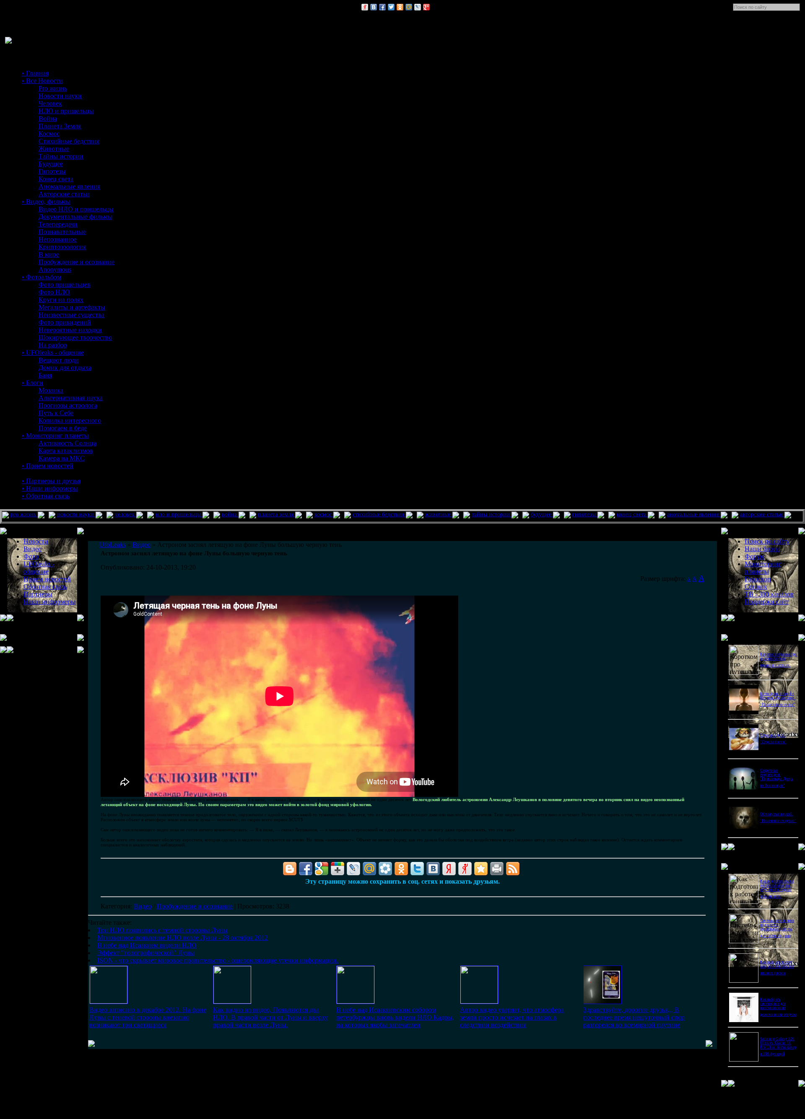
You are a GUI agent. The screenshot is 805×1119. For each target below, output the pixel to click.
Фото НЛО (54, 292)
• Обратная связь (46, 496)
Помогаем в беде (63, 428)
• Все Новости (42, 80)
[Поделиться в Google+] (426, 7)
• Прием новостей (47, 465)
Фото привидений (65, 322)
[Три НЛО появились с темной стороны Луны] (108, 1001)
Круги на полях (61, 299)
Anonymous (55, 269)
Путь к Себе (56, 412)
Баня (45, 375)
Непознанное (58, 239)
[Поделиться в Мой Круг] (385, 868)
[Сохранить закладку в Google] (321, 868)
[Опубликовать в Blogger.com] (289, 868)
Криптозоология (62, 246)
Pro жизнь (53, 88)
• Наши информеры (50, 488)
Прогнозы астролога (68, 405)
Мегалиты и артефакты (72, 307)
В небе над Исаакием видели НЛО (147, 945)
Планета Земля (60, 126)
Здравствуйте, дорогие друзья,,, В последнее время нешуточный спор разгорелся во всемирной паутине (634, 1017)
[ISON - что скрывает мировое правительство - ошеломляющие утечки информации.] (602, 1001)
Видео (143, 906)
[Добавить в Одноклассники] (400, 7)
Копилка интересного (70, 420)
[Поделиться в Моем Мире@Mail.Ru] (408, 7)
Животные (54, 148)
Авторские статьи (64, 194)
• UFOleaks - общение (53, 352)
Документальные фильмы (75, 216)
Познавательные (62, 231)
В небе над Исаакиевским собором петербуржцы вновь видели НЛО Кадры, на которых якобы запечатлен (395, 1017)
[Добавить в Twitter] (391, 7)
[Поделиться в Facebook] (382, 7)
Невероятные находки (70, 329)
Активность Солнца (67, 443)
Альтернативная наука (71, 397)
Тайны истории (61, 156)
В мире (49, 254)
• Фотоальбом (41, 277)
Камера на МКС (62, 458)
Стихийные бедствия (69, 141)
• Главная (35, 73)
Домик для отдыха (65, 367)
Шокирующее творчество (75, 337)
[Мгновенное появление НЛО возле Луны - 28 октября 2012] (232, 1001)
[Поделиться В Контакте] (373, 7)
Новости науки (60, 95)
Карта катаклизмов (66, 450)
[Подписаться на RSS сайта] (512, 868)
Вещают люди (59, 360)
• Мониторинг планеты (55, 435)
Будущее (51, 163)
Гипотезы (52, 171)
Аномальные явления (69, 186)
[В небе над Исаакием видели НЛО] (355, 1001)
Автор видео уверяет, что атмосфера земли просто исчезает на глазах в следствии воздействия (512, 1017)
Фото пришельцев (65, 284)
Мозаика (51, 390)
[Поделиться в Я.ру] (364, 7)
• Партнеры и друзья (51, 480)
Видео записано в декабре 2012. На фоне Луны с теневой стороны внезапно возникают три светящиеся (147, 1017)
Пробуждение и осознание (76, 261)
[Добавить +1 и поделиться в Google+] (337, 868)
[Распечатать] (497, 868)
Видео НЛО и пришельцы (76, 209)
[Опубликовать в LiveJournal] (417, 7)
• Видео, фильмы (46, 201)
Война (48, 118)
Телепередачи (58, 224)
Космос (49, 133)
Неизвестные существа (71, 314)
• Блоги (32, 382)
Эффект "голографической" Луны (146, 952)
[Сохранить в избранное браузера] (481, 868)
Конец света (56, 178)
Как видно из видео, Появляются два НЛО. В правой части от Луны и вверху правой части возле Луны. (270, 1017)
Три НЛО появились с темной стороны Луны (162, 930)
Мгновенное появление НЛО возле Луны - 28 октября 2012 (182, 937)
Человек (50, 103)
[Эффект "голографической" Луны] (479, 1001)
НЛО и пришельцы (66, 111)
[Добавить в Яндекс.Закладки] (449, 868)
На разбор (53, 345)
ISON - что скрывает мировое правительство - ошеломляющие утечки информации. (217, 960)
